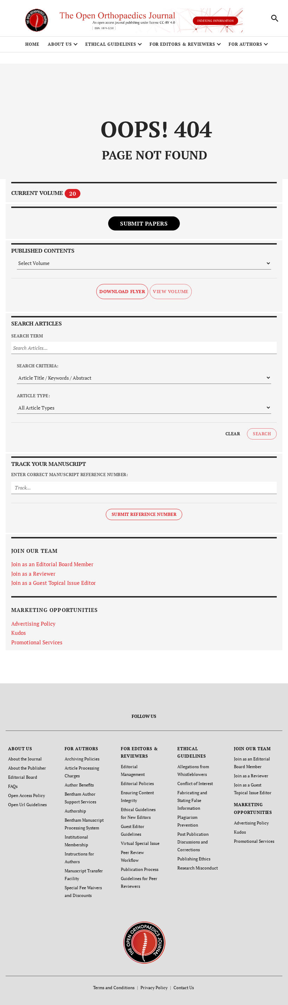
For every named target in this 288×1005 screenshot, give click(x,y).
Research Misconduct (197, 868)
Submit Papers (144, 223)
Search (262, 433)
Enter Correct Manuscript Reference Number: (69, 474)
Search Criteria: (38, 365)
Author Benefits (79, 785)
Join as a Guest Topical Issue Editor (53, 582)
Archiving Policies (82, 758)
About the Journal (25, 758)
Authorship (75, 811)
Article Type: (33, 395)
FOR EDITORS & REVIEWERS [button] (182, 44)
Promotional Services (37, 642)
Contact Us (184, 987)
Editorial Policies (137, 783)
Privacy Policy (154, 987)
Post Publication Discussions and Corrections (193, 842)
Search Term (27, 336)
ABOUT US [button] (60, 44)
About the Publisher (27, 768)
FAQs (13, 786)
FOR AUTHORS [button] (246, 44)
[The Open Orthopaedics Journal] (144, 942)
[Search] (274, 18)
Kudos (18, 632)
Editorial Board (22, 777)
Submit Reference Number (144, 514)
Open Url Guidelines (27, 804)
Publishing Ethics (193, 858)
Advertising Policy (33, 623)
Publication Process (139, 869)
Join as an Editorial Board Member (52, 564)
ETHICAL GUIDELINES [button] (110, 44)
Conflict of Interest (195, 783)
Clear (232, 433)
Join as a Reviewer (33, 573)
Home (32, 44)
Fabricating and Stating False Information (192, 800)
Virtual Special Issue (140, 843)
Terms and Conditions (114, 987)
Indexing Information (215, 21)
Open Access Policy (26, 795)
